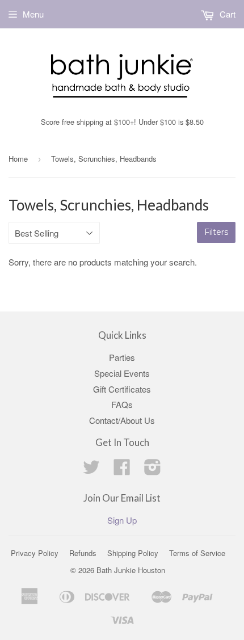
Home (18, 158)
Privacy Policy (34, 553)
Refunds (82, 553)
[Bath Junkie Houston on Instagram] (152, 470)
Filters (216, 232)
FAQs (122, 404)
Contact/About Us (122, 420)
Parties (122, 357)
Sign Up (122, 520)
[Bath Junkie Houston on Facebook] (122, 470)
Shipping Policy (132, 553)
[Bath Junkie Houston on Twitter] (91, 470)
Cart (226, 14)
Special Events (122, 373)
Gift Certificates (122, 389)
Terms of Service (197, 553)
